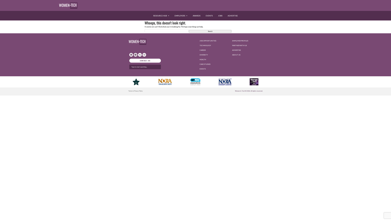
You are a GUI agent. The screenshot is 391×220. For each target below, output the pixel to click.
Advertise (233, 16)
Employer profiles (240, 41)
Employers (180, 16)
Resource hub (160, 16)
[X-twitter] (140, 55)
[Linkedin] (131, 55)
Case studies (205, 64)
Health (203, 59)
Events (209, 16)
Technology (205, 45)
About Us (236, 55)
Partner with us (239, 45)
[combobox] (151, 67)
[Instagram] (144, 55)
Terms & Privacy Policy (135, 91)
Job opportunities (208, 41)
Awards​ (196, 16)
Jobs (220, 16)
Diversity (204, 55)
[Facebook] (135, 55)
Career (203, 50)
